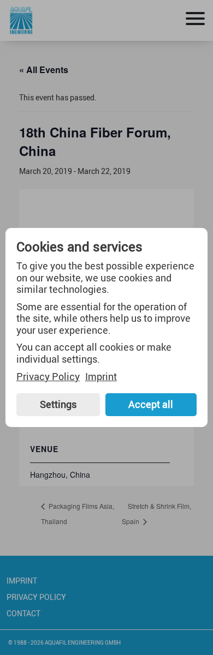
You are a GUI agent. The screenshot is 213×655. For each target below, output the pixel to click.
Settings (58, 404)
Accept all (150, 404)
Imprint (101, 377)
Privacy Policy (48, 377)
